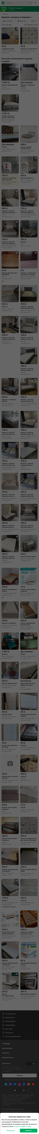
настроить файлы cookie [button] (22, 1126)
